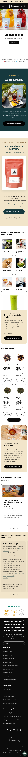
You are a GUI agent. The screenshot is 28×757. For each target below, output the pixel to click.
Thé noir (19, 289)
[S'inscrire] (23, 643)
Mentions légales (8, 713)
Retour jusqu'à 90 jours (9, 700)
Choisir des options (7, 379)
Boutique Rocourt (8, 662)
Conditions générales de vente (12, 716)
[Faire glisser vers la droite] (17, 528)
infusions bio (10, 576)
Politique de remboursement (17, 748)
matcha (5, 578)
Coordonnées (9, 755)
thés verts (17, 574)
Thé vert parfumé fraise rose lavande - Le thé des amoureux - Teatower (7, 400)
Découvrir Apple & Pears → (14, 123)
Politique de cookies (9, 723)
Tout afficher (14, 420)
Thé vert (6, 251)
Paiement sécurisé (8, 696)
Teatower (8, 746)
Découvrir (14, 42)
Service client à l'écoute (10, 703)
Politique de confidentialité (11, 720)
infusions (6, 551)
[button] (3, 6)
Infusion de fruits (20, 252)
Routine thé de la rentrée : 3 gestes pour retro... (13, 502)
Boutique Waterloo (8, 658)
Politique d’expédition (21, 752)
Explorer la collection (13, 338)
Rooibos (6, 289)
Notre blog (6, 676)
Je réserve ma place (13, 466)
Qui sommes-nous (8, 669)
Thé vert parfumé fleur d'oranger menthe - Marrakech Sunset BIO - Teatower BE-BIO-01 (20, 402)
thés (19, 549)
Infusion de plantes (7, 271)
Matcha (19, 270)
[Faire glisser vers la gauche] (10, 528)
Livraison (5, 693)
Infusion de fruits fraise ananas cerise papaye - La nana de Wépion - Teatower (20, 368)
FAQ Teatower (7, 689)
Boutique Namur (8, 655)
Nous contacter (7, 672)
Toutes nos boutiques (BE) (11, 665)
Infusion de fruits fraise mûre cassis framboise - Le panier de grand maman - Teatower (7, 368)
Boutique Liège (7, 651)
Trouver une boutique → (14, 211)
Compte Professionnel (9, 679)
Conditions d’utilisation (9, 752)
